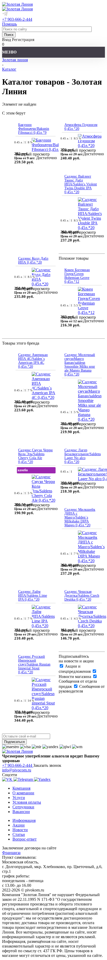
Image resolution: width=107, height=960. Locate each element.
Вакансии (21, 811)
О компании (23, 793)
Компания (21, 788)
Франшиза (11, 852)
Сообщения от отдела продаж (78, 684)
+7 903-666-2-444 (17, 19)
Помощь (9, 24)
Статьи (18, 834)
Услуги (18, 797)
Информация (24, 820)
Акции (18, 825)
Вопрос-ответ (24, 839)
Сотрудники (23, 807)
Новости (20, 830)
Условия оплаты (26, 802)
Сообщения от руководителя (82, 688)
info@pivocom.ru (16, 770)
